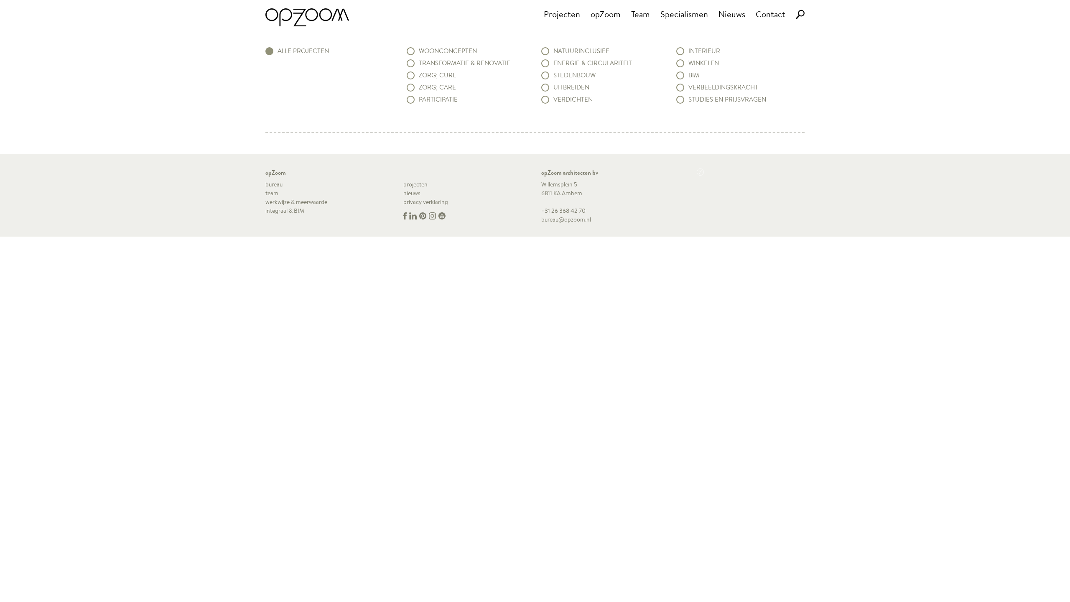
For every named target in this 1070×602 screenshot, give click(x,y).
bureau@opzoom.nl (566, 219)
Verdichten (573, 99)
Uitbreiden (571, 87)
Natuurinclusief (581, 51)
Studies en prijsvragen (727, 99)
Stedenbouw (574, 75)
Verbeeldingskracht (723, 87)
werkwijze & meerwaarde (296, 202)
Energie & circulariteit (592, 63)
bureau (274, 184)
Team (640, 14)
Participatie (438, 99)
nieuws (411, 193)
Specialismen (684, 14)
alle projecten (303, 51)
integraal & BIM (284, 210)
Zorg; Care (437, 87)
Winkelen (703, 63)
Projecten (562, 14)
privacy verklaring (425, 202)
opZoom (606, 14)
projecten (415, 184)
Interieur (704, 51)
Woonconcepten (448, 51)
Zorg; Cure (437, 75)
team (271, 193)
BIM (693, 75)
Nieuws (731, 14)
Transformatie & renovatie (464, 63)
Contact (770, 14)
